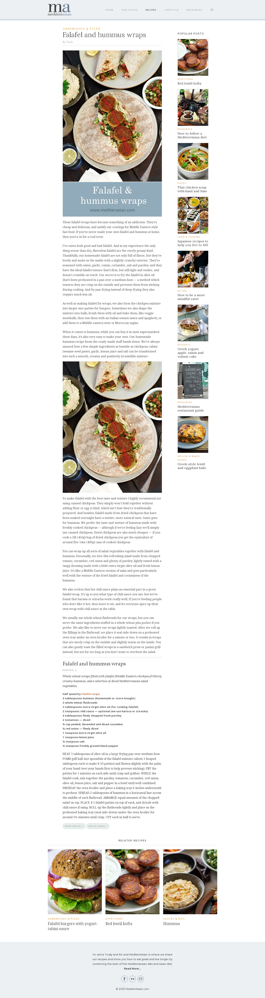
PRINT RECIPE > (74, 826)
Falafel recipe (90, 694)
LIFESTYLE (171, 10)
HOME (109, 10)
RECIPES (151, 10)
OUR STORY (130, 10)
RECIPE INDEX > (98, 826)
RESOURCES (194, 10)
